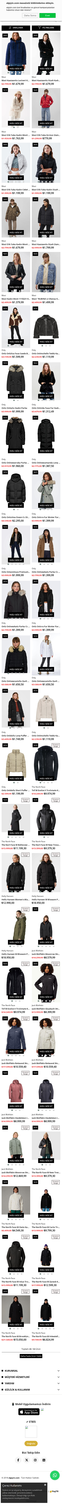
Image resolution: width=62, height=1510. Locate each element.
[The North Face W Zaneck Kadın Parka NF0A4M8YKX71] (46, 1255)
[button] (8, 72)
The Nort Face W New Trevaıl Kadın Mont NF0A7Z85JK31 (46, 844)
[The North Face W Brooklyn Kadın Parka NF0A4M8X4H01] (16, 1309)
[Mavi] (46, 272)
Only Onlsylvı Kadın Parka (14, 408)
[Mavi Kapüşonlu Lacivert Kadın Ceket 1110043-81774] (16, 53)
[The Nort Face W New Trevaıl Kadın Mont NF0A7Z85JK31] (46, 818)
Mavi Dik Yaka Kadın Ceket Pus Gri (16, 189)
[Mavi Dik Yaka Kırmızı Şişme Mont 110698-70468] (46, 108)
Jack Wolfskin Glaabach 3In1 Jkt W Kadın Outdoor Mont (46, 1008)
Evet (47, 15)
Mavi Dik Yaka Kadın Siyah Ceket (46, 189)
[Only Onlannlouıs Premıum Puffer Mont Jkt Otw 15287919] (16, 545)
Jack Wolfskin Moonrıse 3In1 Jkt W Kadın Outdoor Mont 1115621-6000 (46, 954)
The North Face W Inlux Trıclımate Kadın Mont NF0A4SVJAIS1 (16, 1281)
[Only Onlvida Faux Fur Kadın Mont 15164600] (46, 381)
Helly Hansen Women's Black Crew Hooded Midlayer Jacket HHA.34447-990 (16, 899)
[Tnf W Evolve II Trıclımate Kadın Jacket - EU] (46, 763)
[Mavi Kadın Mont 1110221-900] (16, 272)
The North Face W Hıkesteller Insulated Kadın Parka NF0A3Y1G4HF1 (46, 1336)
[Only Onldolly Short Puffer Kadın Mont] (16, 763)
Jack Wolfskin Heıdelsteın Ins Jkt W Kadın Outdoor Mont (16, 1118)
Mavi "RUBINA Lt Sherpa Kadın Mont (46, 298)
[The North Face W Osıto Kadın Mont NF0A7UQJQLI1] (16, 1200)
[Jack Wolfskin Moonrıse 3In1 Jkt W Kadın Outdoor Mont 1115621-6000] (46, 927)
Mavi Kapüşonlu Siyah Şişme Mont (46, 244)
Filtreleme (48, 27)
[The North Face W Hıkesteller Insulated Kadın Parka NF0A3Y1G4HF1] (46, 1309)
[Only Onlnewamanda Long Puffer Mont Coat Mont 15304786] (46, 436)
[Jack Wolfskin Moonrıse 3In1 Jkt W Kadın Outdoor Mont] (16, 1145)
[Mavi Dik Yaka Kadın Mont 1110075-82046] (16, 217)
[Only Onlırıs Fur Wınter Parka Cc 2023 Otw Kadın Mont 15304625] (46, 490)
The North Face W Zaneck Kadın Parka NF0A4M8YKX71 (46, 1281)
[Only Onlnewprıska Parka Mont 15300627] (16, 436)
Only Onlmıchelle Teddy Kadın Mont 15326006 (46, 353)
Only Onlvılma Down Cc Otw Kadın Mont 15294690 (16, 517)
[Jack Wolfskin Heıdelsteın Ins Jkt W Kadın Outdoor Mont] (16, 1091)
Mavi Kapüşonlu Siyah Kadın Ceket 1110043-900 (46, 80)
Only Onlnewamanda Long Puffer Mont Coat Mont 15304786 (46, 462)
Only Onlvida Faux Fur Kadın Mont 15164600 (46, 408)
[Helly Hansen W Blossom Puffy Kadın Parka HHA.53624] (46, 872)
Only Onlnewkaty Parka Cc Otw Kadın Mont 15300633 (46, 571)
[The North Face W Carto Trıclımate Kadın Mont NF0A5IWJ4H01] (46, 1200)
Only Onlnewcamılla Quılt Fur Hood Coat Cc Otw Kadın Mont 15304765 (16, 681)
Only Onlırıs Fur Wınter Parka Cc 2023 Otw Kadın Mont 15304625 (46, 517)
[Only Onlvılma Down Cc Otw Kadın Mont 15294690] (16, 490)
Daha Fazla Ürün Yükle (31, 1356)
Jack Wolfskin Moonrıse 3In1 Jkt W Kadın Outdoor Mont (16, 1172)
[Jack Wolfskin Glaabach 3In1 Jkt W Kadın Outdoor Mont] (46, 982)
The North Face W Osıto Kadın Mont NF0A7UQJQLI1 (16, 1227)
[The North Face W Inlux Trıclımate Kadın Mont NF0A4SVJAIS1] (16, 1255)
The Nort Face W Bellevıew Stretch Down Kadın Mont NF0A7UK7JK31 (16, 844)
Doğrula (31, 1443)
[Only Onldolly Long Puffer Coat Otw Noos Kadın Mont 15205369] (16, 709)
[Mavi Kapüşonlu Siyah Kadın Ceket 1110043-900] (46, 53)
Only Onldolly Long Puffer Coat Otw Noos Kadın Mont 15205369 (16, 735)
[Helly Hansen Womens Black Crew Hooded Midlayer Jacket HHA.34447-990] (16, 872)
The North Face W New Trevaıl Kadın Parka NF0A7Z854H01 (46, 1172)
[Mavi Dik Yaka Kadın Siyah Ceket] (46, 163)
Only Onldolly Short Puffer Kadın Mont (16, 790)
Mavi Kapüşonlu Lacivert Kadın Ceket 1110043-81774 (16, 80)
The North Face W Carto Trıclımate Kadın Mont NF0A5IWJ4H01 (46, 1227)
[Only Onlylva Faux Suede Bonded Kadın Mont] (16, 326)
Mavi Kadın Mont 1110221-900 (16, 298)
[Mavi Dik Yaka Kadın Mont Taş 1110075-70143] (16, 108)
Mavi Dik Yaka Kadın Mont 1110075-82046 (16, 244)
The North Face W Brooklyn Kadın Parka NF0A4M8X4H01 (16, 1336)
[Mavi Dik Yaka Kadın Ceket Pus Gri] (16, 163)
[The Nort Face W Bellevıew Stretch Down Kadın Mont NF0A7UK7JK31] (16, 818)
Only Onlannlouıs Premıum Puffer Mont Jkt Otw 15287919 (16, 571)
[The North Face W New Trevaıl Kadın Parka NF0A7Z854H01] (46, 1145)
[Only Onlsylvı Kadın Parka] (16, 381)
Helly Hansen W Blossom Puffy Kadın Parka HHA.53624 (46, 899)
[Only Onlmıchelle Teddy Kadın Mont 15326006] (46, 326)
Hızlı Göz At (16, 68)
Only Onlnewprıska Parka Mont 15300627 (16, 462)
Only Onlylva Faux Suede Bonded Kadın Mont (16, 353)
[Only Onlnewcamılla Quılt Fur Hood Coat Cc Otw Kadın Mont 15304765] (16, 654)
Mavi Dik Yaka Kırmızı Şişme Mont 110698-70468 (46, 135)
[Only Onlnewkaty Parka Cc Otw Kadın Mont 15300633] (46, 545)
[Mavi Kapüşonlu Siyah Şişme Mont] (46, 217)
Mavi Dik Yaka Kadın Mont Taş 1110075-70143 (16, 135)
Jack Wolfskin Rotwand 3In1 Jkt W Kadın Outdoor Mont (16, 1063)
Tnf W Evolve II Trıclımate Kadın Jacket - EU (46, 790)
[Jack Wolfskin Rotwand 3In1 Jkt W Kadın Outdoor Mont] (16, 1036)
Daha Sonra (30, 15)
